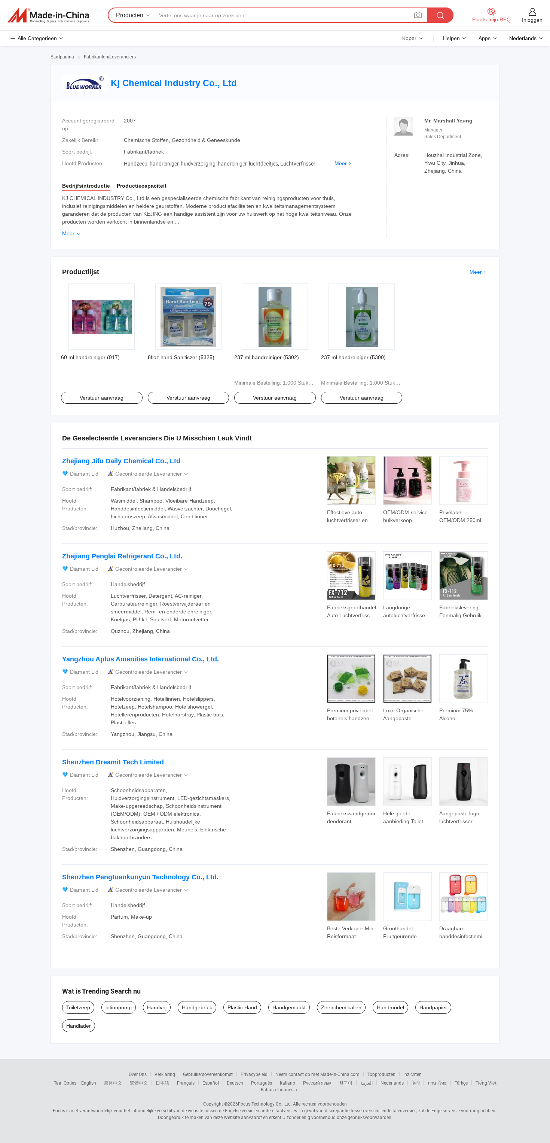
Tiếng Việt (486, 1083)
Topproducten (381, 1074)
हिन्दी (416, 1083)
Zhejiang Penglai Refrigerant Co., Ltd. (122, 556)
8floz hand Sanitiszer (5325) (181, 357)
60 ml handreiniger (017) (90, 357)
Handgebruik (197, 1007)
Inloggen (532, 20)
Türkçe (461, 1083)
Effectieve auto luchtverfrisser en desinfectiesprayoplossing (357, 520)
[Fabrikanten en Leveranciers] (48, 15)
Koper (409, 38)
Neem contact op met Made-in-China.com (317, 1074)
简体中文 (113, 1083)
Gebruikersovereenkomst (208, 1074)
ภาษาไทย (437, 1083)
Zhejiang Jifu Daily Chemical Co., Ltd (121, 461)
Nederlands (392, 1083)
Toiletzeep (78, 1007)
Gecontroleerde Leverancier (152, 474)
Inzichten (412, 1074)
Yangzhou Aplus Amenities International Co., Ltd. (140, 659)
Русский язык (317, 1083)
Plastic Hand (242, 1007)
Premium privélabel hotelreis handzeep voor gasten (350, 718)
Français (186, 1083)
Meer (340, 163)
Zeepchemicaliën (341, 1007)
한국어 (345, 1083)
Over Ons (138, 1074)
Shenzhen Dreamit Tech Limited (113, 762)
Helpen (451, 38)
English (88, 1083)
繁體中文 (139, 1083)
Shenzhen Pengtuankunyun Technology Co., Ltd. (140, 877)
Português (261, 1083)
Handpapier (433, 1007)
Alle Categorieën (37, 38)
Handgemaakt (289, 1007)
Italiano (287, 1083)
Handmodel (390, 1007)
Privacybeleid (254, 1074)
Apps (485, 38)
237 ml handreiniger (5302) (266, 357)
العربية (366, 1083)
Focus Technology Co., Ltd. (265, 1104)
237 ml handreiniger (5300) (353, 357)
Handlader (78, 1026)
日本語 (162, 1083)
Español (210, 1083)
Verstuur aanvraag (101, 398)
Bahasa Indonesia (279, 1089)
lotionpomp (119, 1007)
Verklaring (165, 1074)
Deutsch (235, 1083)
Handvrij (156, 1007)
